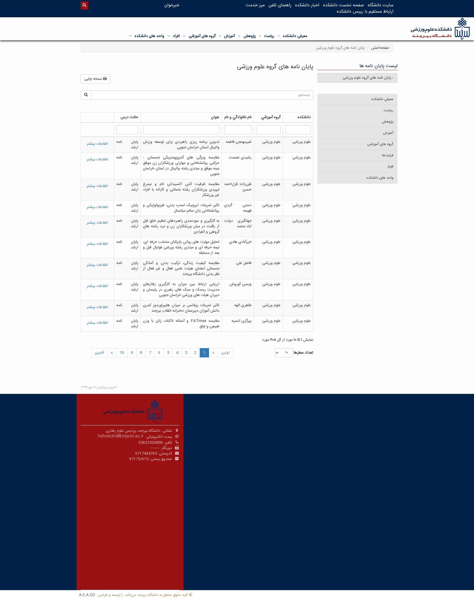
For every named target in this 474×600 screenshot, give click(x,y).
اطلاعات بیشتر (97, 144)
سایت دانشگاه (380, 5)
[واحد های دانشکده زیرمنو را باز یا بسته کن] (130, 36)
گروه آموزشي (271, 117)
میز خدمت (255, 5)
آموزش (229, 36)
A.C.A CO (87, 595)
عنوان (215, 117)
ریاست (269, 36)
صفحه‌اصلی (380, 48)
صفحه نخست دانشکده (343, 5)
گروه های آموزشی (202, 36)
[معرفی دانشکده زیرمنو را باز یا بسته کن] (278, 36)
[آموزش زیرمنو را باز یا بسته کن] (220, 36)
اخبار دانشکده (307, 5)
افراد (176, 36)
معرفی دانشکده (295, 36)
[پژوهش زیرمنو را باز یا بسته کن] (239, 36)
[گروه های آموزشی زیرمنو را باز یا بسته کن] (184, 36)
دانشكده (304, 117)
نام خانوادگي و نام (238, 117)
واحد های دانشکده (149, 36)
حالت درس (129, 117)
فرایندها (387, 155)
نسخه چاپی (93, 79)
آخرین (99, 352)
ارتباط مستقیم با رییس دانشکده (365, 11)
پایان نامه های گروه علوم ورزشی (367, 78)
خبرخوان (171, 5)
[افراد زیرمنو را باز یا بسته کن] (168, 36)
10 (122, 352)
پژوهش (250, 36)
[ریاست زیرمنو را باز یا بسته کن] (260, 36)
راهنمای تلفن (280, 5)
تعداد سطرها (303, 353)
